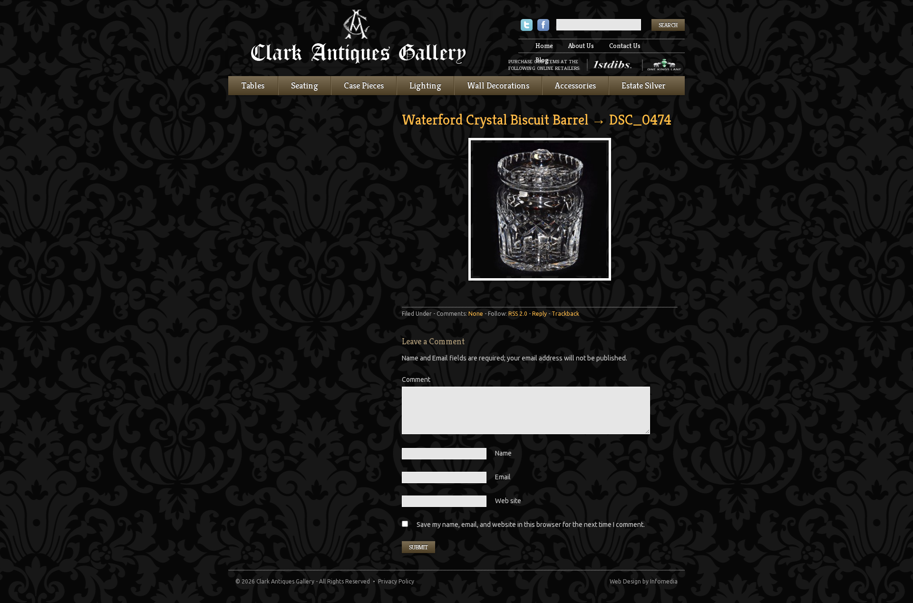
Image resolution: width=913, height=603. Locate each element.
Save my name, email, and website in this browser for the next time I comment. (531, 524)
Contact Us (625, 45)
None (475, 314)
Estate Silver (644, 85)
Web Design (625, 581)
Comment (416, 379)
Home (544, 45)
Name (503, 453)
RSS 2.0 (517, 314)
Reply (539, 314)
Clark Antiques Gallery (359, 38)
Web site (508, 501)
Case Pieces (364, 85)
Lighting (425, 85)
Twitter (526, 26)
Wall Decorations (498, 85)
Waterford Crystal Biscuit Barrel (495, 120)
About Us (581, 45)
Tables (253, 85)
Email (503, 477)
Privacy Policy (396, 581)
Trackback (565, 314)
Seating (304, 85)
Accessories (575, 85)
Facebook (543, 26)
